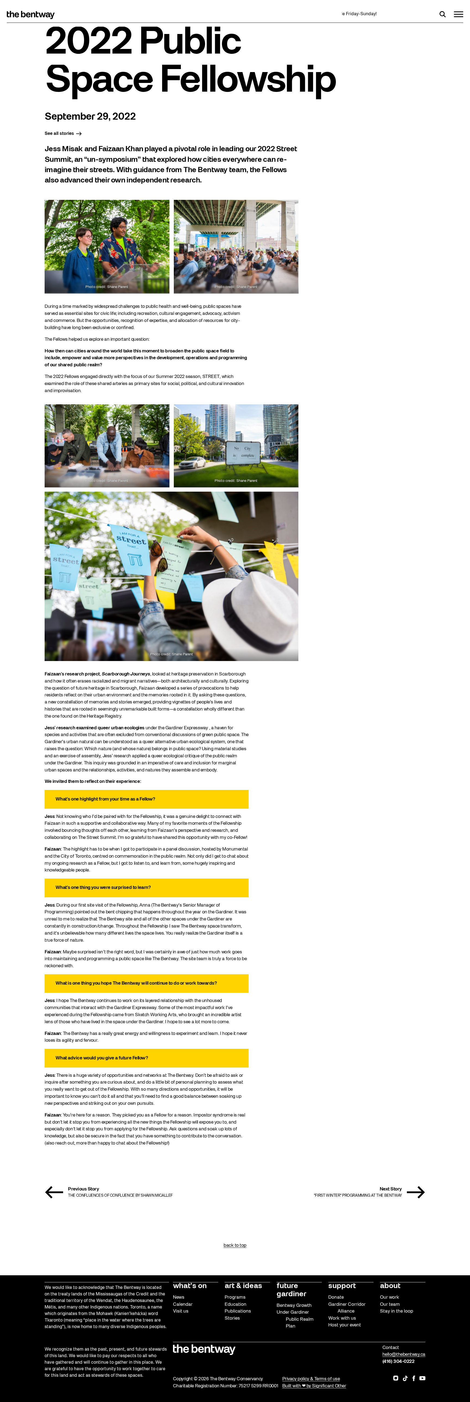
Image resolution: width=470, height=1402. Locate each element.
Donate (336, 1297)
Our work (389, 1297)
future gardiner (291, 1290)
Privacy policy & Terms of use (311, 1379)
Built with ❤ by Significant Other (314, 1386)
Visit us (180, 1311)
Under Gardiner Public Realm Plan (295, 1319)
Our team (390, 1304)
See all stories (59, 134)
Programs (235, 1297)
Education (235, 1304)
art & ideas (243, 1286)
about (390, 1286)
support (342, 1286)
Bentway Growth (294, 1306)
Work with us (342, 1318)
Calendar (183, 1304)
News (178, 1297)
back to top (235, 1245)
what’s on (190, 1286)
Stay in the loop (396, 1311)
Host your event (344, 1325)
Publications (238, 1311)
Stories (232, 1318)
